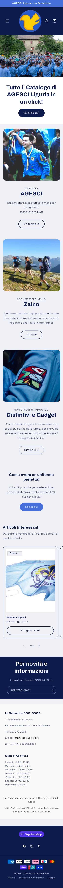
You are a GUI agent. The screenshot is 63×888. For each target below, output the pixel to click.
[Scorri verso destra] (39, 645)
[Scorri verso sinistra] (24, 645)
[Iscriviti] (52, 690)
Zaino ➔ (31, 334)
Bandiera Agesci (16, 617)
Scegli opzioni (30, 630)
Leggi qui (31, 507)
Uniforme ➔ (31, 224)
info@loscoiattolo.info (26, 737)
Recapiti (51, 878)
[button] (7, 21)
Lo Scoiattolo (29, 873)
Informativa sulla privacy (31, 878)
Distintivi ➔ (31, 450)
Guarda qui (31, 113)
